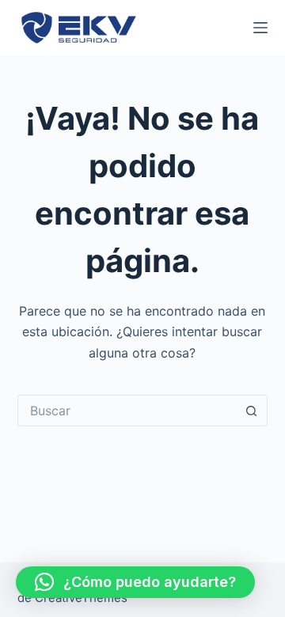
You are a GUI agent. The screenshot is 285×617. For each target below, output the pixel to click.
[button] (135, 582)
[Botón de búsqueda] (252, 410)
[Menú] (260, 28)
